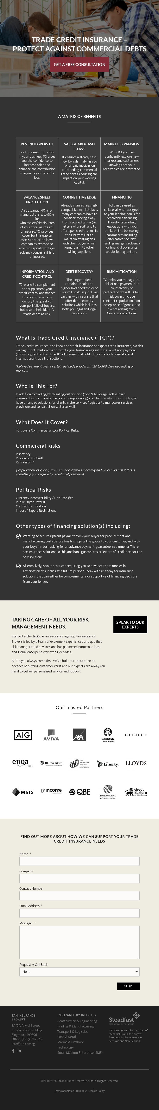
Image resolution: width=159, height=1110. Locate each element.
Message (26, 923)
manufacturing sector (116, 398)
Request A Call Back (33, 964)
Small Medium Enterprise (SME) (80, 1053)
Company (26, 871)
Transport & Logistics (72, 1032)
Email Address (29, 906)
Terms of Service (64, 1090)
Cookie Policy (97, 1090)
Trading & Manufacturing (75, 1026)
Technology (65, 1047)
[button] (93, 8)
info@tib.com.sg (23, 1044)
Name (24, 854)
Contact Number (31, 888)
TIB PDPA (81, 1090)
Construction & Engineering (77, 1021)
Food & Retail (67, 1037)
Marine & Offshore (70, 1042)
